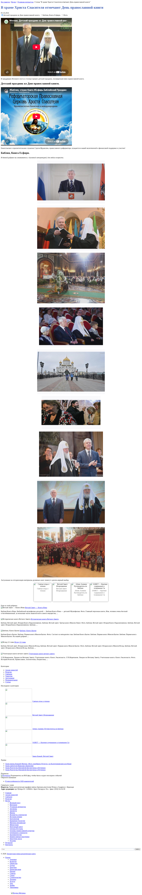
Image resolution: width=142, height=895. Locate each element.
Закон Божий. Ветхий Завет (42, 756)
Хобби (12, 885)
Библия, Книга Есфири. (52, 15)
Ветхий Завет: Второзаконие (43, 715)
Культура (13, 861)
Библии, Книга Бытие (28, 631)
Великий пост (15, 803)
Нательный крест (16, 827)
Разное (7, 857)
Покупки (13, 867)
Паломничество (16, 835)
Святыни (8, 674)
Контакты (9, 845)
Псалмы (13, 841)
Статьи (8, 682)
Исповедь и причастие (18, 815)
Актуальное (9, 678)
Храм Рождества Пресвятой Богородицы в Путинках (25, 768)
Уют (11, 883)
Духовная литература (25, 2)
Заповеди (13, 811)
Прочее (12, 871)
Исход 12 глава (20, 642)
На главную (5, 2)
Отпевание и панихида (18, 833)
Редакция (8, 843)
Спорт (12, 875)
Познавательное (11, 680)
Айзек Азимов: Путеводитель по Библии (80, 593)
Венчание (13, 805)
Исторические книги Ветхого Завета (45, 619)
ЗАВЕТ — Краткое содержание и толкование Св (99, 593)
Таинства (8, 676)
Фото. (65, 15)
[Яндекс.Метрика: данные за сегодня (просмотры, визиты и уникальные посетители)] (18, 893)
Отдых (12, 865)
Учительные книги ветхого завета (42, 654)
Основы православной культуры (22, 831)
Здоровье (13, 859)
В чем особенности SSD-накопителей (19, 781)
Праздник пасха (16, 839)
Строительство (15, 877)
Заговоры (13, 809)
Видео (13, 2)
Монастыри (14, 825)
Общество (13, 863)
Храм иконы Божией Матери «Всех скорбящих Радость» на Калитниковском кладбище (38, 764)
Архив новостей (11, 670)
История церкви (16, 817)
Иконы (12, 813)
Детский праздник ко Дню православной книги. (21, 15)
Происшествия (15, 869)
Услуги (12, 881)
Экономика (14, 887)
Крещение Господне (17, 821)
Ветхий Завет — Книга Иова (36, 608)
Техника (13, 879)
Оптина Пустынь (16, 829)
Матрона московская (17, 823)
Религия (8, 672)
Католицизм (14, 819)
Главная (8, 793)
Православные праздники (19, 837)
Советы (13, 873)
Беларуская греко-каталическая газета (21, 854)
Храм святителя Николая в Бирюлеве (19, 766)
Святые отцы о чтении (41, 701)
